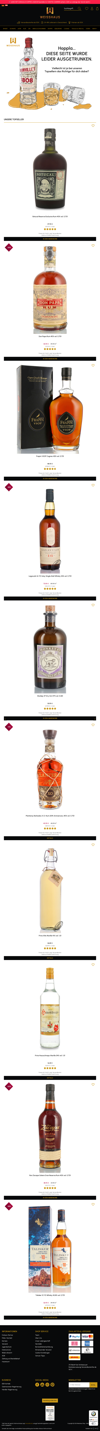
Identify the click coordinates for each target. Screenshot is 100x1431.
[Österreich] (6, 5)
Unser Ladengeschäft (42, 1341)
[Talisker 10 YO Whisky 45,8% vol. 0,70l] (50, 1248)
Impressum (6, 1362)
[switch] (94, 1423)
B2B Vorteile (6, 1384)
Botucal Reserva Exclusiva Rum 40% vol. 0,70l (50, 216)
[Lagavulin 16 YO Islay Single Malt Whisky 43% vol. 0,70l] (50, 529)
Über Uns (38, 1338)
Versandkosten (29, 1423)
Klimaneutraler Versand (43, 1350)
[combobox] (70, 8)
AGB (3, 1356)
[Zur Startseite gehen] (50, 12)
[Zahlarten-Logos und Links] (81, 1341)
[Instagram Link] (47, 1384)
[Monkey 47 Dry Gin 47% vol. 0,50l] (50, 648)
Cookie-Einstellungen (42, 1353)
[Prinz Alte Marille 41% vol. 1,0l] (50, 888)
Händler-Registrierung (9, 1390)
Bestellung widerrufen (50, 1400)
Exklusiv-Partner (7, 1335)
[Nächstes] (94, 718)
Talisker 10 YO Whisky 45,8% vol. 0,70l (50, 1295)
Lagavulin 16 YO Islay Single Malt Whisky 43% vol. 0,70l (50, 576)
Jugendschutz (6, 1347)
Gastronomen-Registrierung (11, 1387)
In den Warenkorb (50, 239)
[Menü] (97, 1411)
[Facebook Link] (37, 1384)
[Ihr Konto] (92, 8)
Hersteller (38, 1344)
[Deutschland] (3, 5)
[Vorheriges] (5, 718)
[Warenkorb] (97, 8)
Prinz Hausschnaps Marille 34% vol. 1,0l (50, 1055)
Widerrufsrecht (7, 1353)
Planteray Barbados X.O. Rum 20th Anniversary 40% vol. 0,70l (50, 816)
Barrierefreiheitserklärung (44, 1347)
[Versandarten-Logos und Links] (75, 1355)
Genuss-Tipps (40, 1356)
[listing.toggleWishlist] (93, 126)
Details (50, 838)
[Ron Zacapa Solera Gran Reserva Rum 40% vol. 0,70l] (50, 1128)
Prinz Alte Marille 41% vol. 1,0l (50, 936)
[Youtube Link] (42, 1384)
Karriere (4, 1341)
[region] (50, 719)
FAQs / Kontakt (7, 1338)
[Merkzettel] (86, 8)
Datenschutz (6, 1350)
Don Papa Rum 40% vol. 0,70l (50, 336)
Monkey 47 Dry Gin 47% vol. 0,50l (50, 696)
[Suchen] (79, 8)
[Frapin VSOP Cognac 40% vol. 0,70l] (50, 409)
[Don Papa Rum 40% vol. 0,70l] (50, 289)
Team (37, 1335)
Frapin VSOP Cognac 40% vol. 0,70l (50, 456)
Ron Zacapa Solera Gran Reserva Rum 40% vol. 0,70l (50, 1175)
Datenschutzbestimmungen (79, 1389)
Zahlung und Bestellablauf (11, 1359)
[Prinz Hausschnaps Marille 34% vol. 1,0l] (50, 1008)
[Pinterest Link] (52, 1384)
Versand (5, 1344)
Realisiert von (89, 1428)
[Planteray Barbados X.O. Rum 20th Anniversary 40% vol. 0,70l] (50, 768)
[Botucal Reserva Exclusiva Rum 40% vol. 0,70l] (50, 169)
